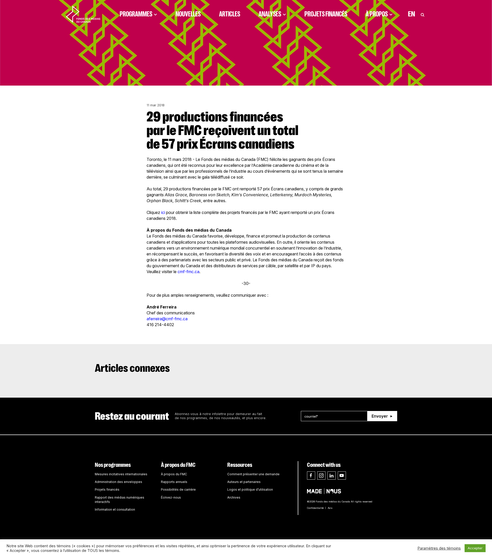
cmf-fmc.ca (188, 271)
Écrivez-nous (171, 497)
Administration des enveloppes (118, 482)
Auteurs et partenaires (244, 482)
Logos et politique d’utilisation (250, 489)
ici (163, 212)
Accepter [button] (475, 548)
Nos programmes (113, 465)
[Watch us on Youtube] (342, 475)
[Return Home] (83, 14)
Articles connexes (132, 368)
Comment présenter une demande (253, 474)
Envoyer (380, 416)
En (411, 14)
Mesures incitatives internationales (121, 474)
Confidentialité (315, 508)
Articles (229, 14)
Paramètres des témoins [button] (439, 548)
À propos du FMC (178, 465)
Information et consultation (115, 509)
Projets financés (325, 14)
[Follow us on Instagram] (321, 475)
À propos (377, 14)
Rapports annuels (174, 482)
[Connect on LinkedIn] (331, 475)
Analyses (270, 14)
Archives (233, 497)
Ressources (239, 465)
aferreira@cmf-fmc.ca (167, 318)
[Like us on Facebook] (311, 475)
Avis (330, 508)
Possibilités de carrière (178, 489)
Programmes (136, 14)
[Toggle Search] (422, 14)
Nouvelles (188, 14)
